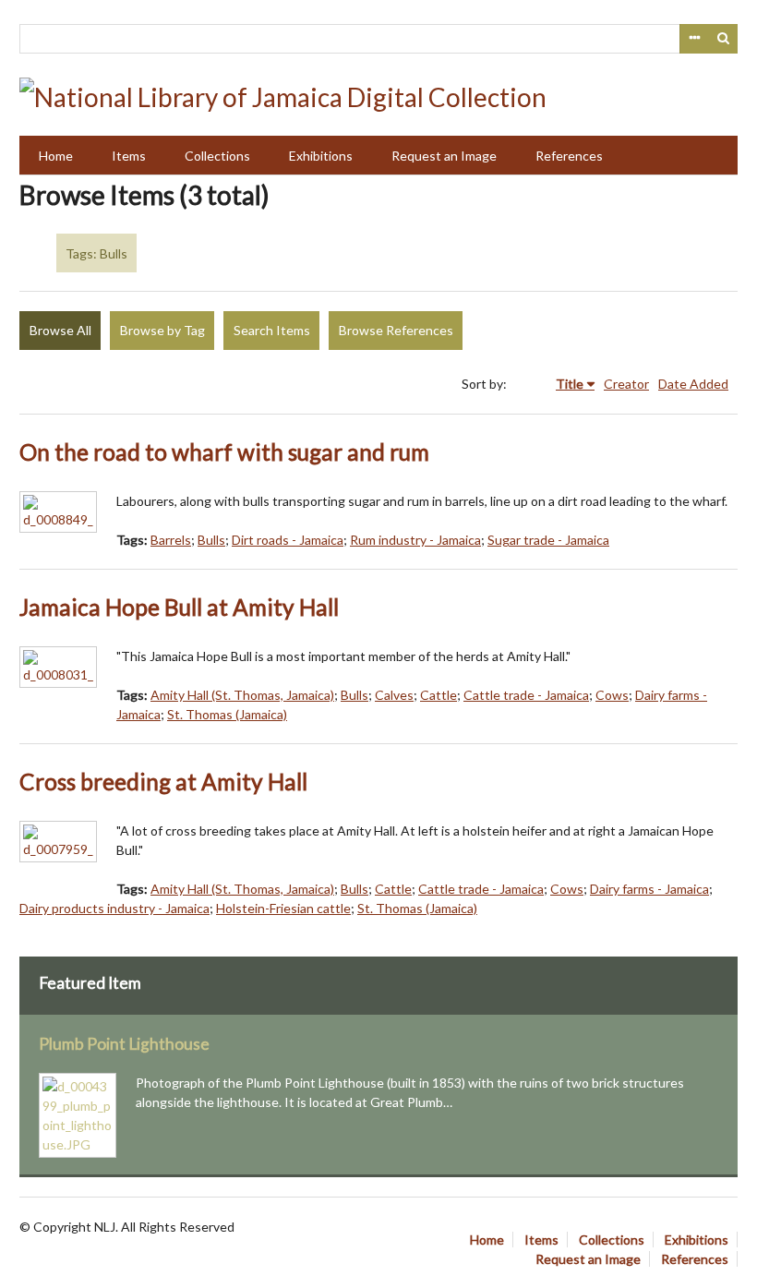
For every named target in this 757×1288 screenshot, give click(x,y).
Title (569, 383)
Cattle (438, 695)
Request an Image (444, 155)
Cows (612, 695)
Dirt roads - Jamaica (287, 540)
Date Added (693, 383)
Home (56, 155)
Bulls (211, 540)
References (569, 155)
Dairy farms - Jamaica (649, 889)
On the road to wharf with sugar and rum (224, 452)
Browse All (60, 330)
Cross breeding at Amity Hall (163, 781)
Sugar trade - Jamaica (548, 540)
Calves (394, 695)
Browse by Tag (162, 330)
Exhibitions (321, 155)
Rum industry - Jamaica (415, 540)
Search (724, 39)
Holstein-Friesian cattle (283, 908)
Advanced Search (694, 39)
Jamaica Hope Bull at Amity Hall (179, 607)
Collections (217, 155)
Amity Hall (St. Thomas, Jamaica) (242, 695)
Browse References (396, 330)
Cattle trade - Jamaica (526, 695)
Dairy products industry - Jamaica (114, 908)
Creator (626, 383)
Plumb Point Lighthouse (124, 1043)
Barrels (170, 540)
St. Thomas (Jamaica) (227, 714)
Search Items (272, 330)
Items (129, 155)
